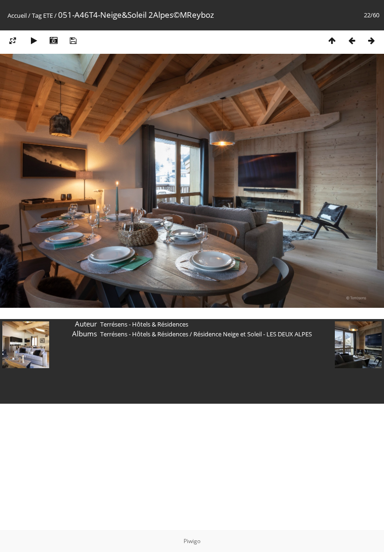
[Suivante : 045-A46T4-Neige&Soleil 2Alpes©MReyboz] (371, 40)
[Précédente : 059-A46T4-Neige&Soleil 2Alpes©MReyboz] (352, 40)
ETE (48, 15)
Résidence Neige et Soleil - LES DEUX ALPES (252, 334)
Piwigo (192, 541)
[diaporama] (34, 40)
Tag (37, 15)
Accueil (17, 15)
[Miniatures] (332, 40)
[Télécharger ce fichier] (73, 40)
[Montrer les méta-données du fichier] (53, 40)
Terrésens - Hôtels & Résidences (144, 334)
